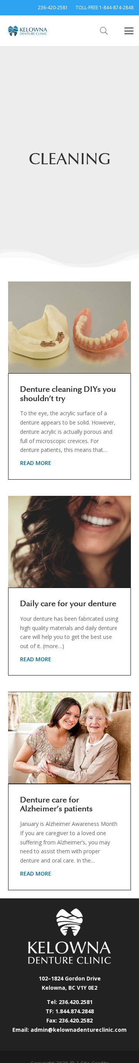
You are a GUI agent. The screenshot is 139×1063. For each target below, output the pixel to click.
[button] (103, 31)
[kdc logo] (27, 31)
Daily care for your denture (68, 603)
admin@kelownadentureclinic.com (79, 1029)
